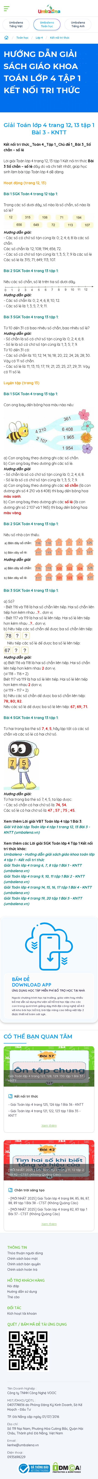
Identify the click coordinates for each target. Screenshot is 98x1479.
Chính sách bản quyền (24, 1264)
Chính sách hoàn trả (22, 1270)
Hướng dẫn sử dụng (22, 1292)
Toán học (22, 37)
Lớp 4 (39, 37)
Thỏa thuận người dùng (25, 1253)
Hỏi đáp (13, 1286)
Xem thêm (49, 1125)
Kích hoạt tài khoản (22, 1313)
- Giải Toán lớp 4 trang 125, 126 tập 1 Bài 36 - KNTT (46, 1105)
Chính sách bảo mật (22, 1259)
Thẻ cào (13, 1297)
